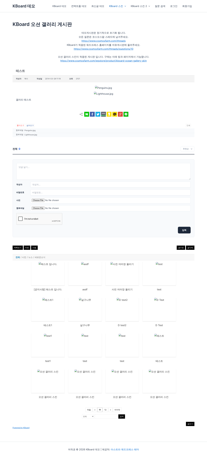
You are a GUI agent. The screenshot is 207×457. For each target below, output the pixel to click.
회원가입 (187, 6)
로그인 (173, 6)
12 (105, 410)
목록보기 (17, 247)
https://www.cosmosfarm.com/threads (104, 40)
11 (100, 410)
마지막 (117, 410)
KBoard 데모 (24, 6)
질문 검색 (160, 6)
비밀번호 (20, 192)
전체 (18, 257)
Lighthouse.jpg (31, 134)
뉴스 (30, 257)
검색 (122, 416)
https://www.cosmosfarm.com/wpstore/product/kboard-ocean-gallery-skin (103, 60)
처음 (89, 410)
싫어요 (30, 125)
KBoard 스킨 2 (139, 6)
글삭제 (190, 247)
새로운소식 (40, 257)
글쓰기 (190, 424)
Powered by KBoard (21, 428)
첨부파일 (20, 208)
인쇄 (188, 125)
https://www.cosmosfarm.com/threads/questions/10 (103, 48)
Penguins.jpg (30, 130)
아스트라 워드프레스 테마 (125, 449)
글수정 (181, 247)
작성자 (19, 184)
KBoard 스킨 (116, 6)
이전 (27, 247)
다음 (34, 247)
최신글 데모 (97, 6)
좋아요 (20, 125)
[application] (124, 6)
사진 (18, 200)
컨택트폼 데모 (79, 6)
